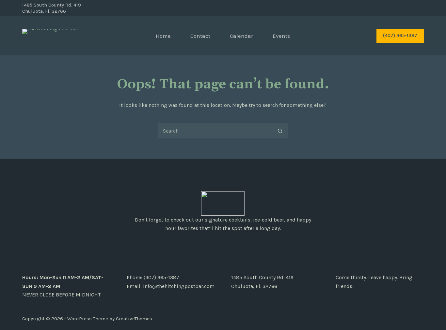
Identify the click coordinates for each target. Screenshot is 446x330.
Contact (200, 36)
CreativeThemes (134, 319)
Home (163, 36)
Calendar (241, 36)
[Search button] (280, 130)
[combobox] (215, 130)
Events (281, 36)
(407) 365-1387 (400, 35)
